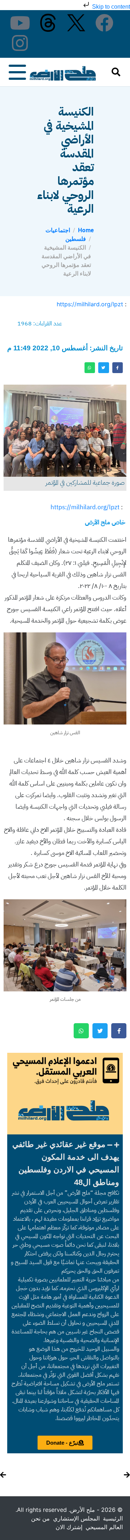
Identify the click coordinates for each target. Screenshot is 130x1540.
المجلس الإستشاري (76, 1518)
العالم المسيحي (104, 1527)
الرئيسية (113, 1518)
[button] (65, 1163)
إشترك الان (69, 1527)
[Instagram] (20, 43)
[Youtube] (20, 23)
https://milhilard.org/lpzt (90, 304)
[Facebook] (104, 23)
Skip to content (110, 7)
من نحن (40, 1518)
